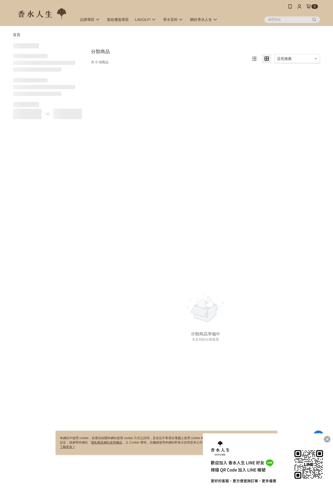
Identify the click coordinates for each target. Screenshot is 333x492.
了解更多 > (67, 447)
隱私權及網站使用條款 (106, 442)
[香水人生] (42, 13)
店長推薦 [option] (284, 59)
